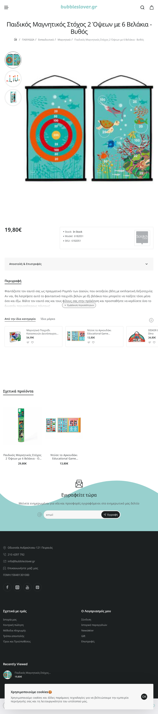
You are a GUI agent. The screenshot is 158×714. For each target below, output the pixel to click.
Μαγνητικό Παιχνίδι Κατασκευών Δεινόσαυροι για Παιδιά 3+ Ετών (41, 332)
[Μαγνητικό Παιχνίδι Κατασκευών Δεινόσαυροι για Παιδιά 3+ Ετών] (15, 336)
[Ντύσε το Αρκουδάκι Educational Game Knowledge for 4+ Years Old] (76, 336)
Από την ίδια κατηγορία (20, 319)
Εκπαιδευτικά (46, 39)
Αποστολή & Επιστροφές (25, 264)
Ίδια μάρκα (47, 319)
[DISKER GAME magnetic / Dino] (136, 336)
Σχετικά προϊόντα (18, 391)
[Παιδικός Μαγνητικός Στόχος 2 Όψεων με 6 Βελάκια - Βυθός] (7, 674)
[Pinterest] (37, 587)
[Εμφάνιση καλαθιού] (152, 7)
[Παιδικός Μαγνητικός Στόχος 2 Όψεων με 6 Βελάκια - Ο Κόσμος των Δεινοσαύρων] (22, 426)
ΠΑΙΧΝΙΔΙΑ (28, 39)
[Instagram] (17, 587)
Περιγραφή (13, 281)
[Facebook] (7, 587)
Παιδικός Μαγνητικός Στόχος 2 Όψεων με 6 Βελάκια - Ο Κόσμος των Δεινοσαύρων (22, 456)
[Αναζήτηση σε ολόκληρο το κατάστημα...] (142, 7)
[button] (13, 53)
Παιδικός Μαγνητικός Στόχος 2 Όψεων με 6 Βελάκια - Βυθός (33, 672)
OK (144, 696)
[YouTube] (27, 587)
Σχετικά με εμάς (15, 611)
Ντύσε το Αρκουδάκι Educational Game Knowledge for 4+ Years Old (102, 332)
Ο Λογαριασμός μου (96, 611)
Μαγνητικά (64, 39)
